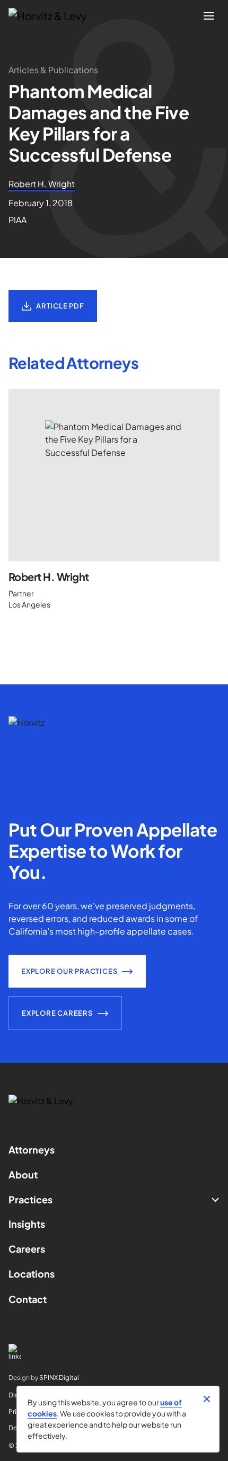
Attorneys (31, 1149)
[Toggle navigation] (209, 16)
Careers (26, 1249)
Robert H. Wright (48, 576)
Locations (31, 1274)
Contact (27, 1299)
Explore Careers (57, 1013)
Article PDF (60, 306)
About (23, 1174)
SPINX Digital (59, 1377)
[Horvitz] (53, 16)
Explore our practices (69, 971)
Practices (30, 1199)
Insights (26, 1224)
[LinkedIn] (114, 1352)
